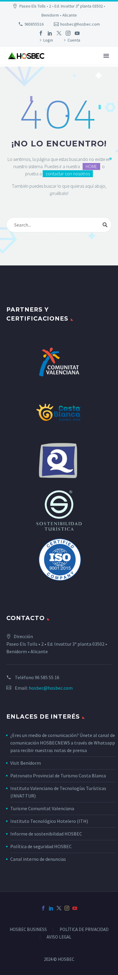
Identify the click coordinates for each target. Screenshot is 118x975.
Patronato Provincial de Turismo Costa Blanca (58, 776)
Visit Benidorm (25, 763)
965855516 (34, 24)
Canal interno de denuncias (38, 859)
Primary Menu (106, 55)
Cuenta (73, 40)
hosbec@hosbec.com (80, 24)
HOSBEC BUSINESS (28, 929)
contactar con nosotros (68, 174)
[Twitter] (59, 33)
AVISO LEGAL (59, 937)
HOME (91, 166)
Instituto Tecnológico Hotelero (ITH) (49, 821)
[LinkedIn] (49, 33)
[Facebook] (40, 33)
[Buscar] (105, 224)
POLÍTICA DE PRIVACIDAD (84, 929)
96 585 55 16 (47, 677)
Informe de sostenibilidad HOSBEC (46, 834)
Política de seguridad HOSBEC (41, 846)
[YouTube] (77, 33)
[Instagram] (68, 33)
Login (48, 40)
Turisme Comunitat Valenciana (42, 808)
